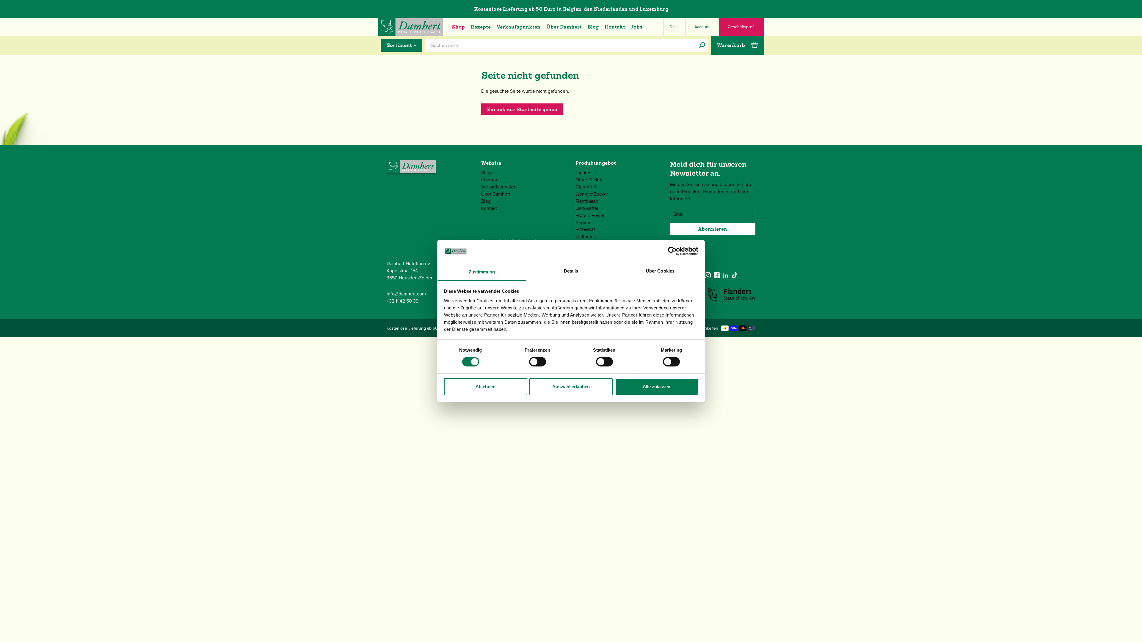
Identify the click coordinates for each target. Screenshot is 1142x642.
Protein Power (590, 215)
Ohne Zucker (589, 179)
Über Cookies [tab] (660, 270)
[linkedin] (726, 275)
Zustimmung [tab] (482, 271)
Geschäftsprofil (741, 27)
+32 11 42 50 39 (402, 301)
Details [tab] (571, 270)
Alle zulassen (656, 386)
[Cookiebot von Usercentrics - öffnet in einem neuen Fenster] (672, 251)
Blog (593, 26)
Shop (458, 26)
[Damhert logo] (410, 27)
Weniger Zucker (591, 194)
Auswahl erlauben (571, 386)
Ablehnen (485, 386)
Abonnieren (712, 229)
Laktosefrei (586, 208)
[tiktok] (735, 275)
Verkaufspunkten (518, 26)
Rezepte (481, 26)
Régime (583, 222)
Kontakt (615, 26)
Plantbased (586, 201)
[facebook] (717, 275)
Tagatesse (585, 172)
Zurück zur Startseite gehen (522, 109)
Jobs (636, 26)
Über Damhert (564, 26)
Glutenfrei (585, 186)
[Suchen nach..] (702, 45)
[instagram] (708, 275)
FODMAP (585, 229)
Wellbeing (585, 236)
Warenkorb (731, 45)
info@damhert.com (406, 293)
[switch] (537, 361)
